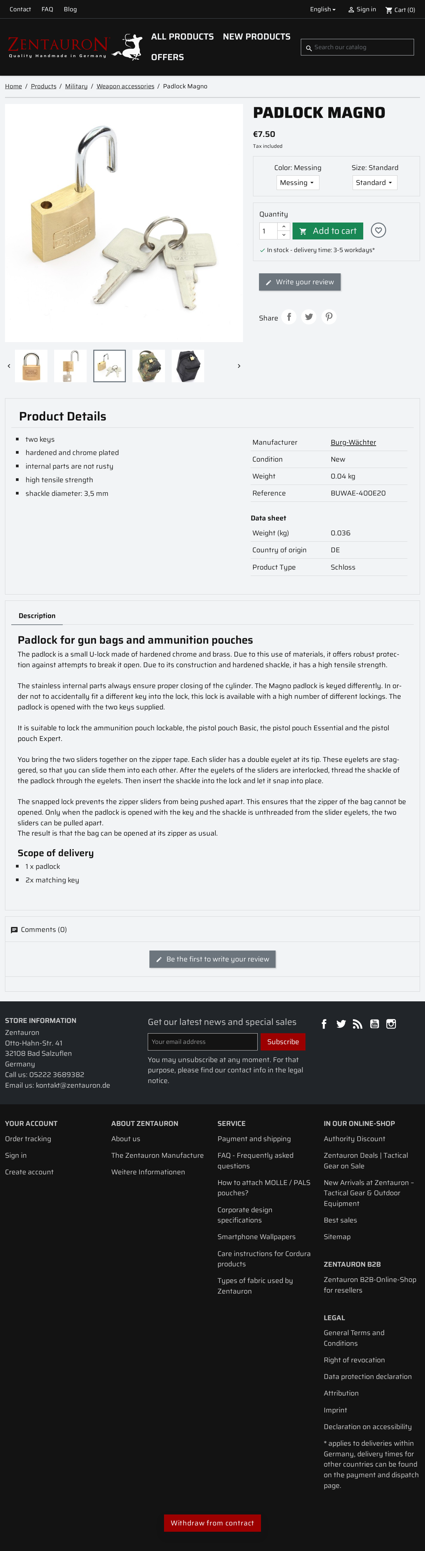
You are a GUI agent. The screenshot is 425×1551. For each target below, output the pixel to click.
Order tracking (28, 1138)
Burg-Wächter (353, 442)
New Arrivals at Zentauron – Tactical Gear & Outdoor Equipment (369, 1193)
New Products (257, 37)
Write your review (304, 281)
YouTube (375, 1025)
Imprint (335, 1410)
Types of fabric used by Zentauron (255, 1286)
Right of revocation (354, 1359)
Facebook (325, 1025)
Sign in (16, 1155)
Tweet (308, 316)
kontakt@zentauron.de (73, 1085)
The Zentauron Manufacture (157, 1155)
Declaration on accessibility (368, 1426)
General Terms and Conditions (354, 1338)
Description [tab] (37, 615)
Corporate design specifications (245, 1215)
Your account (31, 1123)
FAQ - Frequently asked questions (255, 1160)
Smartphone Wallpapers (256, 1236)
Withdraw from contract (213, 1522)
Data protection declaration (368, 1376)
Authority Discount (354, 1138)
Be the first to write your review (217, 959)
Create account (29, 1171)
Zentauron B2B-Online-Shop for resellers (370, 1285)
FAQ (47, 9)
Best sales (340, 1220)
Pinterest (329, 316)
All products (182, 37)
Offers (167, 57)
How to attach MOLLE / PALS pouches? (263, 1188)
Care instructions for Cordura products (264, 1259)
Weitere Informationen (148, 1171)
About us (125, 1138)
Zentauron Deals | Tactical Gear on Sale (366, 1160)
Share (289, 316)
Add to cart (328, 231)
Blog (70, 9)
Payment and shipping (254, 1138)
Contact (20, 9)
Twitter (342, 1025)
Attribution (341, 1393)
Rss (358, 1025)
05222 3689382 (56, 1074)
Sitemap (337, 1236)
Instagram (392, 1025)
